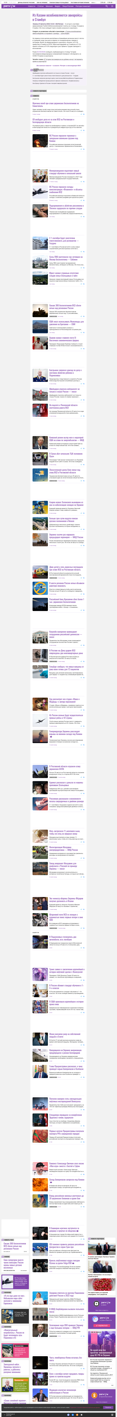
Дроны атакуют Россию (26, 2)
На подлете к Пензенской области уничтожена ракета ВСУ (63, 406)
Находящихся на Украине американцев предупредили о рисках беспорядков (65, 1051)
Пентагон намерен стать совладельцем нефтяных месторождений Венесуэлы (65, 1100)
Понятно (108, 1407)
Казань (35, 24)
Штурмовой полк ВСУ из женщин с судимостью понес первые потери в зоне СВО (66, 917)
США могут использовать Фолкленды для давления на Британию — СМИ (66, 323)
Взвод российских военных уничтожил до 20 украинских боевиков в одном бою (66, 1197)
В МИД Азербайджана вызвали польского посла (66, 1310)
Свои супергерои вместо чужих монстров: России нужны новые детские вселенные (13, 1264)
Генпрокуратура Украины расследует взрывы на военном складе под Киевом (65, 733)
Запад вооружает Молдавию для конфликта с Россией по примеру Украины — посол (63, 866)
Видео (57, 6)
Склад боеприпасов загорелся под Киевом (66, 1179)
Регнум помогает (83, 6)
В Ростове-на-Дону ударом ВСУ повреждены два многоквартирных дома (66, 652)
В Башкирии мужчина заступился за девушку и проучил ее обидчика (64, 1229)
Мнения (49, 6)
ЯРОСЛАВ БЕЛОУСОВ (9, 1270)
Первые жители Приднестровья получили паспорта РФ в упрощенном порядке (66, 1132)
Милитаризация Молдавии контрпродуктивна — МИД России (63, 848)
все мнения (24, 1270)
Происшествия (19, 1346)
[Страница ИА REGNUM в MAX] (68, 1415)
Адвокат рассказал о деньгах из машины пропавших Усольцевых (66, 784)
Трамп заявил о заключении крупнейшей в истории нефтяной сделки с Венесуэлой (66, 970)
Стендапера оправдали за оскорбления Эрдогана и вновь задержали (65, 1116)
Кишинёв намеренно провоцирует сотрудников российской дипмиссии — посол (65, 634)
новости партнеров (39, 91)
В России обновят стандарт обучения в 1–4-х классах (66, 987)
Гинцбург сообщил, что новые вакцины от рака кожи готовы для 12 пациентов (66, 668)
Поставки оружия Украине (80, 2)
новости (36, 96)
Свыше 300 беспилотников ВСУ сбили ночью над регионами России (15, 1246)
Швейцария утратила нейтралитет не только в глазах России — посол (53, 73)
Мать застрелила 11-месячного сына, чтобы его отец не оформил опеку (64, 832)
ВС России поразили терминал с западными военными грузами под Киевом (63, 138)
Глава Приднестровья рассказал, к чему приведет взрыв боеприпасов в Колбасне (66, 1067)
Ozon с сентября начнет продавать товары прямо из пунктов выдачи (66, 1375)
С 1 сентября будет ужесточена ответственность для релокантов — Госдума (55, 75)
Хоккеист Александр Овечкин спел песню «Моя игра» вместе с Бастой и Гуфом (66, 1165)
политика (7, 1292)
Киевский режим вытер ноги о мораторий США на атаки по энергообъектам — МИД (66, 439)
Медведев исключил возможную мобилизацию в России (62, 1391)
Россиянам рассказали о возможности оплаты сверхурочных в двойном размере (66, 800)
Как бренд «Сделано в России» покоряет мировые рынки (50, 83)
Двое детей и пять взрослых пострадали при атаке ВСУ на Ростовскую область (66, 568)
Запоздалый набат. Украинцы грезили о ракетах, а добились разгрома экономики (12, 1368)
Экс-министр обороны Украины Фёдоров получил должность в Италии (66, 900)
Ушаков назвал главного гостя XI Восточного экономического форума (64, 339)
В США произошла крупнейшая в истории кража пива (66, 1003)
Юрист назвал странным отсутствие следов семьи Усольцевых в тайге (64, 274)
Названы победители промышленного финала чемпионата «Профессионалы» (56, 81)
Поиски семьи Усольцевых (59, 2)
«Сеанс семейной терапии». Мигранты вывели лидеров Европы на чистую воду (15, 1403)
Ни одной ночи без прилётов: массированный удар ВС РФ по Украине (101, 1352)
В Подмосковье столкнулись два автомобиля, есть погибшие (62, 938)
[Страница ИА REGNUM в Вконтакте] (73, 1415)
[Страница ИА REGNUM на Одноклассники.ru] (77, 1415)
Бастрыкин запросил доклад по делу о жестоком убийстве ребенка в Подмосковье (21, 1386)
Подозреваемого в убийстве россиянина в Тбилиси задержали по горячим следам (66, 207)
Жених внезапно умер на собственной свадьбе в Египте (64, 1035)
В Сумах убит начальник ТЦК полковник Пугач (21, 1314)
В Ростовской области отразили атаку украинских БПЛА (64, 767)
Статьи (40, 6)
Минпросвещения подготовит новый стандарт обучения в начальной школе (65, 172)
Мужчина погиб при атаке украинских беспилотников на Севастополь (56, 104)
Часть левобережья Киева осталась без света (65, 1359)
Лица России (67, 6)
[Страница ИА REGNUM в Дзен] (81, 1415)
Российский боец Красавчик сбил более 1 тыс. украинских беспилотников (66, 600)
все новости (7, 1251)
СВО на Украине (42, 2)
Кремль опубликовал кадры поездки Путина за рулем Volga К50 (64, 1262)
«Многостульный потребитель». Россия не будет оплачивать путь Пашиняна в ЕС (14, 1334)
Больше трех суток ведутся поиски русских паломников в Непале (20, 1352)
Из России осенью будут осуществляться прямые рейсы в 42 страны (66, 716)
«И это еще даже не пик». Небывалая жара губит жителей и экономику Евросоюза (14, 1299)
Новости (31, 6)
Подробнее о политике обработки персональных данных (85, 1407)
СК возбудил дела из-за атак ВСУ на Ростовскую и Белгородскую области (53, 121)
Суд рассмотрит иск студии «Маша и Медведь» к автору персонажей (64, 700)
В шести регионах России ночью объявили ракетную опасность (66, 584)
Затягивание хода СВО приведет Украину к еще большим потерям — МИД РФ (66, 1326)
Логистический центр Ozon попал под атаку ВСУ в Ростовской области (64, 471)
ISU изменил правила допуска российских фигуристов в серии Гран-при (66, 1245)
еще (112, 1385)
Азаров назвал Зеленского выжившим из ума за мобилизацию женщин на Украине (66, 503)
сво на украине (96, 1332)
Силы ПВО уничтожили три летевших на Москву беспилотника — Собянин (66, 258)
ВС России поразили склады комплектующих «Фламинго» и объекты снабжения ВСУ (21, 1281)
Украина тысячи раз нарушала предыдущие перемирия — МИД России (66, 536)
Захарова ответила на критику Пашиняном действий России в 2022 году (66, 1294)
